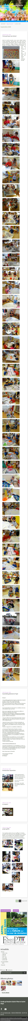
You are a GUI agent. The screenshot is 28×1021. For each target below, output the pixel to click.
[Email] (2, 15)
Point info (3, 965)
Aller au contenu (4, 1)
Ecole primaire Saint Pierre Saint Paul (12, 6)
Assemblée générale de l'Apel (10, 694)
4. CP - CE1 (4, 957)
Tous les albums (5, 992)
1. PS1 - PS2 (4, 953)
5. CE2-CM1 (4, 958)
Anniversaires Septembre (9, 770)
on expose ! (5, 804)
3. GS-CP (4, 955)
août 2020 (3, 23)
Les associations (4, 961)
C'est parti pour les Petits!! (9, 36)
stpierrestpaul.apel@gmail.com (9, 743)
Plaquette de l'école (5, 910)
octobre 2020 (18, 23)
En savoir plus (7, 1019)
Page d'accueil (10, 23)
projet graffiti (5, 829)
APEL (3, 963)
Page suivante (24, 900)
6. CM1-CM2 (4, 959)
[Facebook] (1, 1009)
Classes (2, 951)
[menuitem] (3, 24)
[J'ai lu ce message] (26, 1017)
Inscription (16, 910)
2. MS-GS (4, 954)
